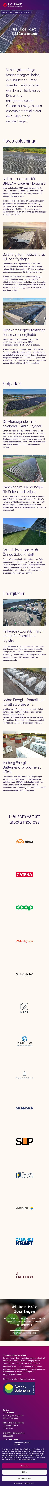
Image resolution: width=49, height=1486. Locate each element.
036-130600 (8, 1435)
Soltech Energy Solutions (11, 12)
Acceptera (24, 1466)
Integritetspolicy (19, 1483)
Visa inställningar (24, 1478)
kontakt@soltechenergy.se (13, 1433)
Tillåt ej (24, 1472)
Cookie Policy (29, 1483)
